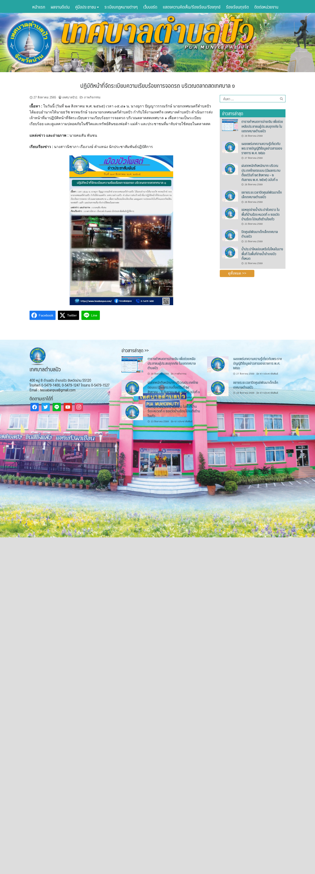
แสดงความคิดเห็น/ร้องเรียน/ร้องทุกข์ (191, 6)
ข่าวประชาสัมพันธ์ (269, 373)
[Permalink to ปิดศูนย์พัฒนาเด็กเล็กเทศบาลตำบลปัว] (230, 235)
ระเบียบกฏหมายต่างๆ (121, 6)
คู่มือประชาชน (86, 6)
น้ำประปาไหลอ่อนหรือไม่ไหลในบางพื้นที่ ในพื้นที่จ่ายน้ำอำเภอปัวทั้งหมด (262, 253)
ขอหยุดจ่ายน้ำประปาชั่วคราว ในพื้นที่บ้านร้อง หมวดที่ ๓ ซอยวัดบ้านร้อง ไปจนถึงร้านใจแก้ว (260, 214)
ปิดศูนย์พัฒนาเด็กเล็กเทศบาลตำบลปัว (259, 233)
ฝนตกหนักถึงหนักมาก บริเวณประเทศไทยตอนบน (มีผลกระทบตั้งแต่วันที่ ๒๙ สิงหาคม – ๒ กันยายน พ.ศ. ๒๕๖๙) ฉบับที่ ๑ (260, 172)
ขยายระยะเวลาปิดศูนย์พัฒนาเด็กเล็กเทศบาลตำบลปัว (261, 194)
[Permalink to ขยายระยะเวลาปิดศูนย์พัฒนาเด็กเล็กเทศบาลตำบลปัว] (230, 195)
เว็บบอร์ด (150, 6)
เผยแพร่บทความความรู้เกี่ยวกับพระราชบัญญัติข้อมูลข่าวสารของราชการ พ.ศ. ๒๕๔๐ (261, 148)
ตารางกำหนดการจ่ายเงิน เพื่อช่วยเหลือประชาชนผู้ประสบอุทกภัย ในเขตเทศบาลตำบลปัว (262, 126)
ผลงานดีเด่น (60, 6)
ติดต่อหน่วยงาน (266, 6)
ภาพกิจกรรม (92, 97)
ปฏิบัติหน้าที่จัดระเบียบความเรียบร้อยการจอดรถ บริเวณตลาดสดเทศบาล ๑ (157, 85)
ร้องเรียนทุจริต (237, 6)
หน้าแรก (38, 6)
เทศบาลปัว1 (69, 97)
